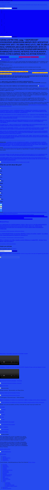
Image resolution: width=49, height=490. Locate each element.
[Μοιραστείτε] (24, 211)
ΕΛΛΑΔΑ (5, 19)
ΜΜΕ (17, 57)
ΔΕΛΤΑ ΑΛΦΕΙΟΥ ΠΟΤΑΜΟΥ (12, 31)
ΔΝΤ (32, 212)
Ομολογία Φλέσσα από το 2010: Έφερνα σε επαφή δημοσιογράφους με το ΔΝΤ (16, 219)
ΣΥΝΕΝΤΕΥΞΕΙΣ (6, 479)
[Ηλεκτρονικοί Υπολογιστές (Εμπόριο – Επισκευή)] (11, 383)
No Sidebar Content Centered (11, 486)
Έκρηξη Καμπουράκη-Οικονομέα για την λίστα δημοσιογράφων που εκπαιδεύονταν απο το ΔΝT (24, 147)
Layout (4, 481)
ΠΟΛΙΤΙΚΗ (5, 11)
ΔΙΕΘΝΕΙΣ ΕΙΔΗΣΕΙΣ (7, 20)
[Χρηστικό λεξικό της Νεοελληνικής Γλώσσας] (10, 395)
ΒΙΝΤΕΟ (4, 24)
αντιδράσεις (10, 212)
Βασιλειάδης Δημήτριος (5, 60)
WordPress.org (5, 460)
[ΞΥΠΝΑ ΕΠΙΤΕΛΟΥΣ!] (5, 451)
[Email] (24, 207)
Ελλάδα (36, 212)
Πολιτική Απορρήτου (7, 488)
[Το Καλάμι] (2, 409)
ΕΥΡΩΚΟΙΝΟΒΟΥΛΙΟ (10, 18)
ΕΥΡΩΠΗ (7, 17)
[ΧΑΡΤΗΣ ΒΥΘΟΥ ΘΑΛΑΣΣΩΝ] (7, 424)
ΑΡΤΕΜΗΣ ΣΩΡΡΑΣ (4, 57)
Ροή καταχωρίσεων (6, 457)
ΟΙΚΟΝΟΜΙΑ (6, 21)
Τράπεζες (28, 214)
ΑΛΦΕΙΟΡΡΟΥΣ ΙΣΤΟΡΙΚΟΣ (9, 25)
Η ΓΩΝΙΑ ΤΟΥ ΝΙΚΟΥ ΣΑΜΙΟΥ (12, 29)
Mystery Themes (31, 462)
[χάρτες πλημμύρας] (4, 429)
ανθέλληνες (6, 212)
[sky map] (2, 419)
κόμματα (12, 213)
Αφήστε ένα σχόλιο (18, 58)
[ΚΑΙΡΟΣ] (2, 414)
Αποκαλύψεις (16, 212)
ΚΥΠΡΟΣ (7, 15)
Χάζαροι (32, 214)
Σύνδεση (4, 456)
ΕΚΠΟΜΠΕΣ (5, 478)
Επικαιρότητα (41, 212)
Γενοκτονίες (28, 212)
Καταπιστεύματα (7, 213)
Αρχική (4, 10)
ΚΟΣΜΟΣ (5, 12)
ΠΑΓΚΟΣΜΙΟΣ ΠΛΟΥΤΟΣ (11, 23)
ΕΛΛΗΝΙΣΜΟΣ (12, 57)
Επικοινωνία (5, 487)
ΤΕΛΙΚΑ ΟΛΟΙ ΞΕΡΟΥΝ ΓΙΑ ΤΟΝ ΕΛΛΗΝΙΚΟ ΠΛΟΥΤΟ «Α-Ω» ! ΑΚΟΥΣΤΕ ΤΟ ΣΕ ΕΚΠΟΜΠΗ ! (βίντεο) (24, 114)
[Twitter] (24, 205)
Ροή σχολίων (5, 459)
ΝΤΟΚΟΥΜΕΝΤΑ (35, 57)
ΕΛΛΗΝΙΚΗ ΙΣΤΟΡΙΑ (10, 26)
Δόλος (34, 212)
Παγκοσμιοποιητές (18, 214)
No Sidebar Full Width (9, 485)
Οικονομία (12, 214)
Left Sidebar (7, 482)
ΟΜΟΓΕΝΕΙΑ (8, 16)
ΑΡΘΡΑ (4, 480)
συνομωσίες (24, 214)
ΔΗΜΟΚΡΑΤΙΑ (8, 13)
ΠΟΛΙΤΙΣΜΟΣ (8, 27)
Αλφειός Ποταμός (10, 58)
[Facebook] (24, 209)
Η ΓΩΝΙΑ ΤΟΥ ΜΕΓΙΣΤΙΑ (11, 28)
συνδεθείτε (14, 248)
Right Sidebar (8, 483)
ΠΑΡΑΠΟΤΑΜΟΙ (11, 32)
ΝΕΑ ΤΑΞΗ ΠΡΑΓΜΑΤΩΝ (25, 57)
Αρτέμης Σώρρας (22, 212)
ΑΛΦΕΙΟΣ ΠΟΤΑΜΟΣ (5, 2)
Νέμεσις (8, 214)
